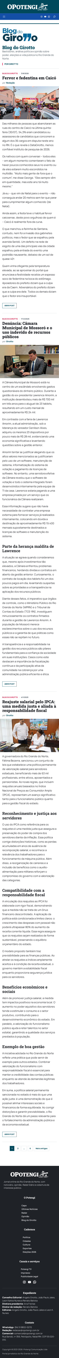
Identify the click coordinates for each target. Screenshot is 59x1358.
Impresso (25, 1273)
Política (26, 1237)
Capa (23, 1205)
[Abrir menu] (4, 16)
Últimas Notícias (29, 1209)
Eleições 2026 (29, 1252)
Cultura (26, 1244)
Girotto (9, 341)
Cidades (27, 1241)
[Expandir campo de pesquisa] (54, 16)
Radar (24, 1213)
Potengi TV (26, 1269)
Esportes (27, 1248)
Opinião (25, 1216)
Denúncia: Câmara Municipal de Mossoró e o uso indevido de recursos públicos (27, 330)
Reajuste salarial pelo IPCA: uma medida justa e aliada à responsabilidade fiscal (29, 706)
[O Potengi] (27, 6)
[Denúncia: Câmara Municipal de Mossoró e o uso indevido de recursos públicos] (29, 361)
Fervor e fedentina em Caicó (29, 78)
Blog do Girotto (28, 1220)
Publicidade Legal (29, 1276)
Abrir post (9, 305)
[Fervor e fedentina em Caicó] (29, 102)
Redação (10, 83)
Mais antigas (41, 1148)
